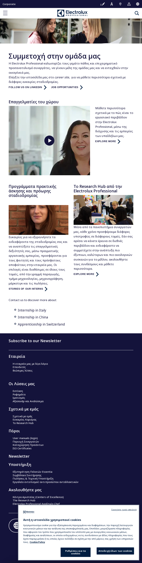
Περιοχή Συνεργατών (26, 441)
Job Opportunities (64, 87)
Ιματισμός (19, 397)
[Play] (49, 141)
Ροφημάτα (19, 394)
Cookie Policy (37, 542)
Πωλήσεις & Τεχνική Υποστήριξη (33, 478)
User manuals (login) (25, 438)
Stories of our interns (26, 288)
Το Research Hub (23, 423)
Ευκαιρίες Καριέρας (25, 419)
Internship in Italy (32, 310)
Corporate (9, 4)
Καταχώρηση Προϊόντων (28, 445)
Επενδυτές (19, 367)
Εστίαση (18, 391)
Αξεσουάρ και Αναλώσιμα (28, 401)
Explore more (105, 141)
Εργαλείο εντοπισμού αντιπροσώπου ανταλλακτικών (45, 482)
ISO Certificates (22, 448)
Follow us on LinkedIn (25, 87)
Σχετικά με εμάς (22, 416)
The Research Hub (24, 500)
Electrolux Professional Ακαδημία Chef (36, 503)
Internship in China (33, 317)
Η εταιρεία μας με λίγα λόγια (30, 363)
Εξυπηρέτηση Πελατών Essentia (32, 471)
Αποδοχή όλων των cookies (115, 550)
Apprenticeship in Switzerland (41, 324)
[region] (78, 532)
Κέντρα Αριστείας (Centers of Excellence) (38, 497)
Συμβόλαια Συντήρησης (27, 475)
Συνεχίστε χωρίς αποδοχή (124, 509)
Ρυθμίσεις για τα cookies (75, 552)
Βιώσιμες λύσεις (23, 370)
